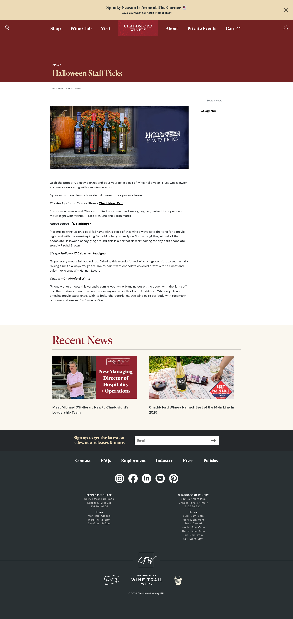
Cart (230, 28)
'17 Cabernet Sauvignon (91, 253)
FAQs (106, 460)
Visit (105, 28)
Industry (164, 460)
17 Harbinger (82, 224)
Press (188, 460)
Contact (83, 460)
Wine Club (81, 28)
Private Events (202, 28)
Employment (133, 460)
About (172, 28)
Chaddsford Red (111, 203)
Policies (210, 460)
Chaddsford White (77, 279)
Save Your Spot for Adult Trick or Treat (147, 13)
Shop (55, 28)
